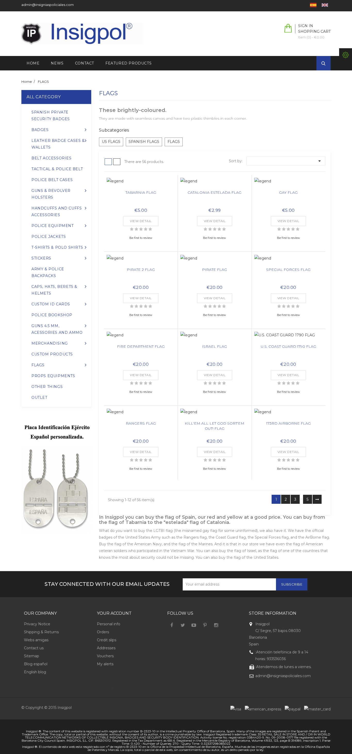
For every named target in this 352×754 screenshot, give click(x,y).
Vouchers (105, 656)
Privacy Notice (37, 624)
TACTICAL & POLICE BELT (57, 169)
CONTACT (84, 63)
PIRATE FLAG (214, 269)
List (116, 162)
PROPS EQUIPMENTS (53, 376)
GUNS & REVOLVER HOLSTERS (51, 194)
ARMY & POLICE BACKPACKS (47, 272)
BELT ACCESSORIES (51, 158)
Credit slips (106, 640)
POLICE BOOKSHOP (51, 315)
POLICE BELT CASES (52, 179)
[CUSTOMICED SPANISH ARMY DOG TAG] (56, 480)
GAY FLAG (288, 192)
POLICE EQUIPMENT (52, 225)
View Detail (141, 221)
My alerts (105, 664)
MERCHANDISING (49, 343)
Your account (114, 613)
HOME (33, 63)
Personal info (108, 624)
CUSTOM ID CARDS (50, 304)
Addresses (106, 648)
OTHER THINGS (47, 386)
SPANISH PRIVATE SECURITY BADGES (50, 115)
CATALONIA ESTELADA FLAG (214, 192)
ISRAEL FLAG (214, 346)
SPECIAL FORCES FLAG (288, 269)
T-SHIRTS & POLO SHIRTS (57, 247)
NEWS (57, 63)
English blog (35, 672)
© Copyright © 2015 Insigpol (46, 707)
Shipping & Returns (41, 632)
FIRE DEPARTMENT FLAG (141, 346)
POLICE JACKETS (48, 236)
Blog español (35, 664)
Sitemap (31, 656)
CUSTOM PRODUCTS (52, 354)
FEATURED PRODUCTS (128, 63)
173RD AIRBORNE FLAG (288, 423)
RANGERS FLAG (141, 423)
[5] (150, 229)
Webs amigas (36, 640)
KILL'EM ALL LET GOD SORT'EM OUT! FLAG (214, 426)
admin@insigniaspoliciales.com (47, 5)
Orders (103, 632)
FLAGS (38, 365)
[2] (136, 229)
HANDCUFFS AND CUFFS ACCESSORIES (56, 211)
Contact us (34, 648)
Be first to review (140, 238)
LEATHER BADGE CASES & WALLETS (58, 144)
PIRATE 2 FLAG (141, 269)
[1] (131, 229)
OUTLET (39, 397)
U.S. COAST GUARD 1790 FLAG (288, 346)
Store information (272, 613)
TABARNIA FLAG (140, 192)
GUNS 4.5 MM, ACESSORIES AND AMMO (56, 329)
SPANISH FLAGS (144, 141)
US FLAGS (111, 141)
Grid (108, 162)
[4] (145, 229)
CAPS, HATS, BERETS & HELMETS (54, 290)
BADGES (40, 129)
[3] (141, 229)
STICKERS (41, 258)
